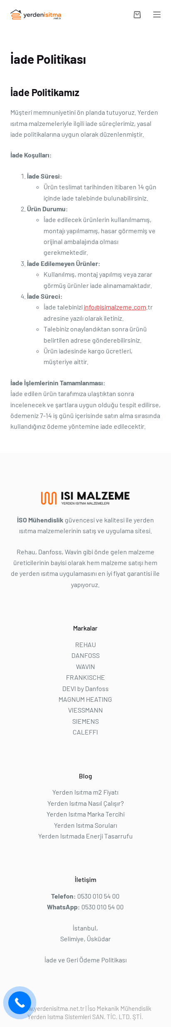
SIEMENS (85, 721)
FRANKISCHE (85, 677)
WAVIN (85, 666)
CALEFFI (85, 732)
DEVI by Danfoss (85, 688)
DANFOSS (85, 655)
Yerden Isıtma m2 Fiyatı (85, 792)
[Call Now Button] (19, 1002)
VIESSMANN (85, 710)
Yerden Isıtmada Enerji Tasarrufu (85, 836)
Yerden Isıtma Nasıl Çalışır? (85, 803)
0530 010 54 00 (98, 896)
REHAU (85, 644)
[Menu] (157, 14)
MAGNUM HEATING (85, 699)
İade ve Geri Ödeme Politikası (85, 960)
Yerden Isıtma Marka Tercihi (85, 814)
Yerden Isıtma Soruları (85, 825)
